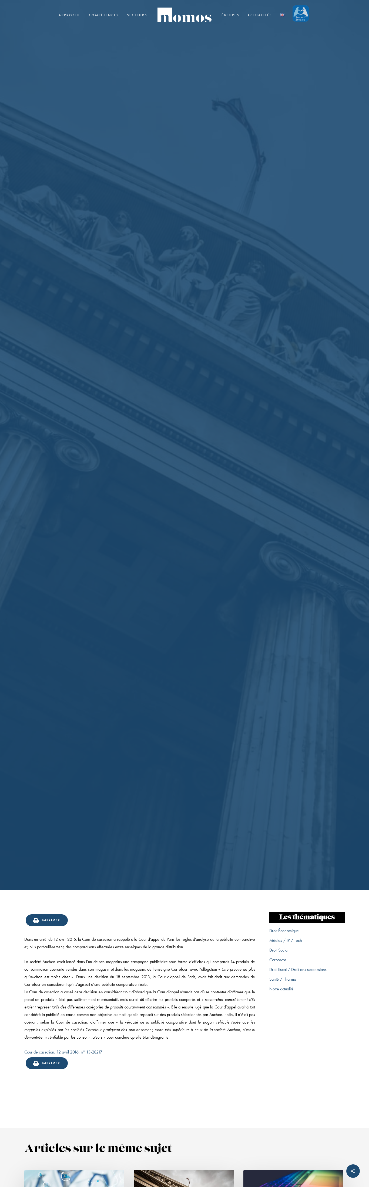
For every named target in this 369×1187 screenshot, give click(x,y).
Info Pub (184, 470)
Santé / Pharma (282, 979)
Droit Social (278, 950)
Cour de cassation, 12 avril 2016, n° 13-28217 (63, 1052)
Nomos (146, 513)
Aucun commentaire (209, 513)
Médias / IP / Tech (285, 940)
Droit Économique (284, 930)
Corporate (277, 960)
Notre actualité (281, 989)
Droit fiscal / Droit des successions (298, 969)
